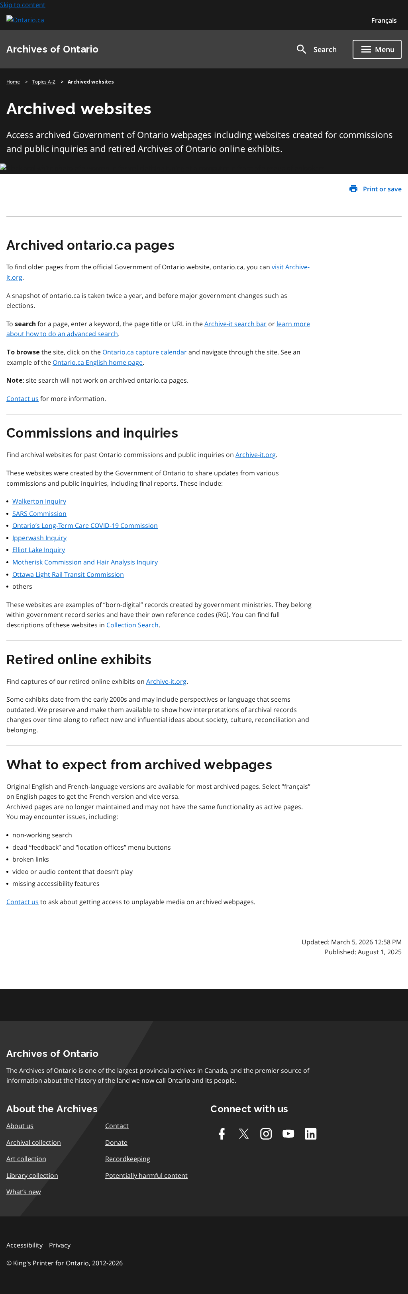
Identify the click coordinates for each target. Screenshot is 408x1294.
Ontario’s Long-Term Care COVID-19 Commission (85, 525)
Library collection (32, 1175)
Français (384, 20)
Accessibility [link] (24, 1245)
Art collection (26, 1158)
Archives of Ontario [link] (52, 49)
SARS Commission (39, 513)
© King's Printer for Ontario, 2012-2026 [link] (64, 1263)
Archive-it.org (255, 454)
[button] (316, 49)
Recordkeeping (127, 1158)
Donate (116, 1142)
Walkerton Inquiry (39, 501)
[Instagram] (266, 1134)
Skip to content (22, 4)
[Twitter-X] (244, 1134)
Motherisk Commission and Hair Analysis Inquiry (85, 562)
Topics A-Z (43, 81)
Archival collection (33, 1142)
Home (13, 81)
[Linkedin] (311, 1134)
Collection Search (132, 625)
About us (19, 1125)
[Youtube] (288, 1134)
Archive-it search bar (235, 323)
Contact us (22, 398)
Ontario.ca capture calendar (144, 352)
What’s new (23, 1191)
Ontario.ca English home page (98, 362)
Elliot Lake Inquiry (38, 549)
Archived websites (91, 82)
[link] (26, 20)
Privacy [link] (60, 1245)
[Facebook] (221, 1134)
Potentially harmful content (146, 1175)
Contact (117, 1125)
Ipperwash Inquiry (39, 537)
